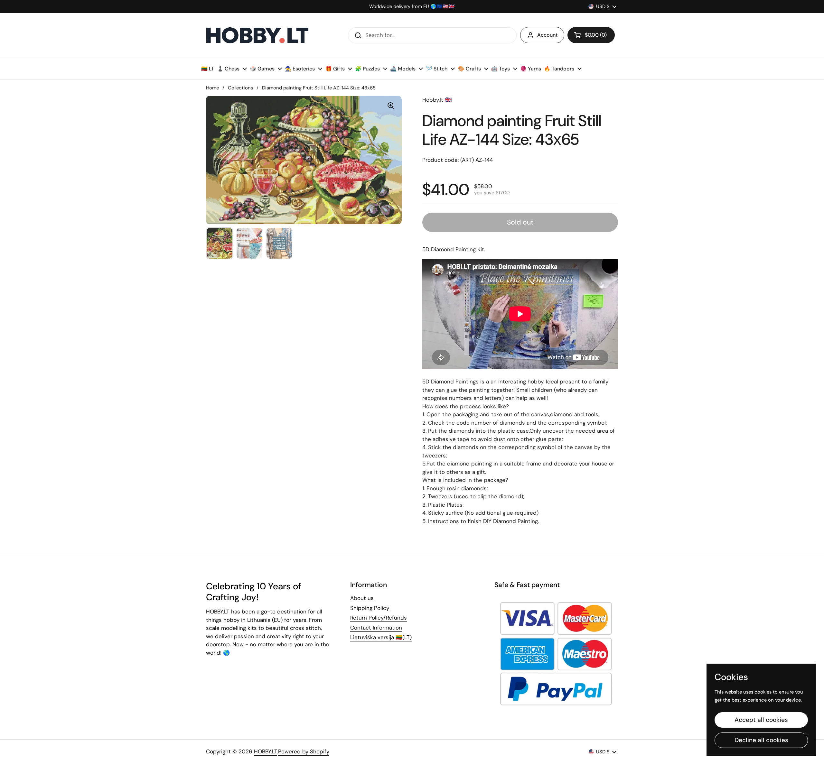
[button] (591, 35)
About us (362, 598)
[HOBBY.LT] (257, 35)
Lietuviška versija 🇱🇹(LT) (381, 637)
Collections (240, 88)
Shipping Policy (369, 608)
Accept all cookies (761, 720)
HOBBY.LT (265, 751)
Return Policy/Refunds (378, 617)
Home (212, 88)
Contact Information (376, 627)
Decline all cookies (761, 740)
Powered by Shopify (303, 751)
